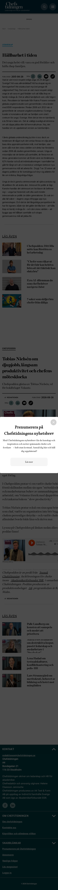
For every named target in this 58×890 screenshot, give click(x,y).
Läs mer (29, 462)
